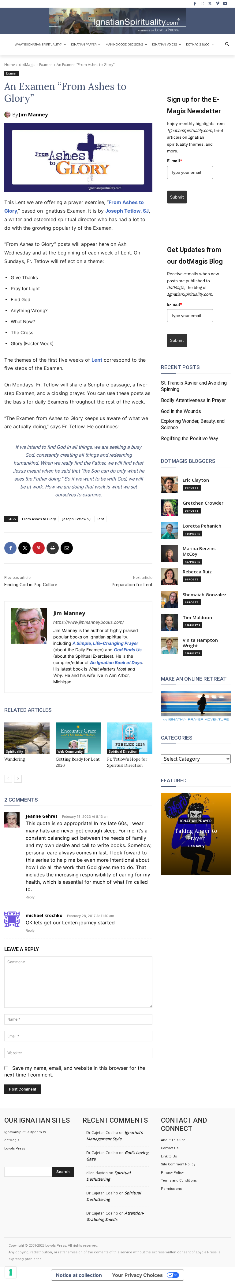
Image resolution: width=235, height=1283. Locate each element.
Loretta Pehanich (202, 526)
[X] (210, 4)
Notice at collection (79, 1275)
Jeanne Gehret (42, 816)
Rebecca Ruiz (197, 572)
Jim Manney (33, 114)
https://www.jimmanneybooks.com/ (88, 622)
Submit (177, 197)
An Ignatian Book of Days (116, 662)
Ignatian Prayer (196, 821)
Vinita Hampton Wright (200, 643)
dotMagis (27, 64)
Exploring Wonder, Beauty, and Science (193, 424)
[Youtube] (225, 4)
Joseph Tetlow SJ (76, 519)
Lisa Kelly (196, 845)
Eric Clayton (196, 480)
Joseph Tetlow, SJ (127, 211)
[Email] (67, 548)
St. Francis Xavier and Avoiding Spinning (194, 386)
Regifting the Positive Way (189, 438)
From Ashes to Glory (39, 519)
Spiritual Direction (123, 751)
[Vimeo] (218, 4)
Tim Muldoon (197, 617)
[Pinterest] (38, 548)
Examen (46, 64)
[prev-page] (8, 779)
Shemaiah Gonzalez (204, 595)
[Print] (53, 548)
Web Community (70, 751)
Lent (96, 360)
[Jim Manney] (8, 114)
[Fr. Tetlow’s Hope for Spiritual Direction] (129, 738)
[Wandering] (27, 738)
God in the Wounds (181, 411)
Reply (30, 897)
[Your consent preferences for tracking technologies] (11, 1272)
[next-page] (18, 779)
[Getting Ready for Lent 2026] (78, 738)
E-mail (174, 160)
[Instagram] (202, 4)
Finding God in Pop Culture (30, 584)
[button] (227, 44)
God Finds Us (128, 649)
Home (9, 64)
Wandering (14, 759)
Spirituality (14, 751)
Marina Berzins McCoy (199, 551)
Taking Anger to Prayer (196, 834)
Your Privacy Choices (137, 1275)
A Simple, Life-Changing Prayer (105, 643)
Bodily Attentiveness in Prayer (193, 400)
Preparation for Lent (132, 584)
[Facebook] (195, 4)
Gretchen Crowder (203, 503)
